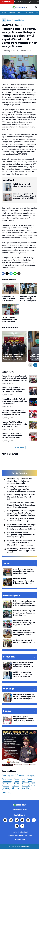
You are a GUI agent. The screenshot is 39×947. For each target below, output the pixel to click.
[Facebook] (3, 273)
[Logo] (19, 805)
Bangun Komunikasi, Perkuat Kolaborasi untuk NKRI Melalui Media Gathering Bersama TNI (14, 378)
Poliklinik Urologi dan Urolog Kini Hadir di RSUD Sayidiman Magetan (23, 674)
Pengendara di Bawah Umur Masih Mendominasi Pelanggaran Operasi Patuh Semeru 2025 (24, 632)
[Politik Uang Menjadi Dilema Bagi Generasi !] (7, 187)
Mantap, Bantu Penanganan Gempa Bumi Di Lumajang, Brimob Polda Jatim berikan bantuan (24, 581)
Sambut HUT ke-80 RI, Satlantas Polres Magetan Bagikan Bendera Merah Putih (24, 623)
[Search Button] (36, 7)
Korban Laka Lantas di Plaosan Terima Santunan (24, 641)
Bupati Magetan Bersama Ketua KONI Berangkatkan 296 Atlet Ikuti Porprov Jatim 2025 (24, 696)
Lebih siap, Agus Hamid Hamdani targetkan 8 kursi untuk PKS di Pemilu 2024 (24, 196)
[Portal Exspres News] (19, 7)
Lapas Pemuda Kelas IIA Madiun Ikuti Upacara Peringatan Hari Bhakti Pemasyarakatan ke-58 (9, 299)
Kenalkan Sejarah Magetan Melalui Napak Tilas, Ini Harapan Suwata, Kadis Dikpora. (24, 719)
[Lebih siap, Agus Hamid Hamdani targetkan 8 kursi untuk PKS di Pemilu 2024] (7, 197)
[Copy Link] (18, 273)
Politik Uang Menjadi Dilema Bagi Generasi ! (22, 185)
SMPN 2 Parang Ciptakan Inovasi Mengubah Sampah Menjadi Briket (21, 497)
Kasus (20, 13)
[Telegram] (11, 273)
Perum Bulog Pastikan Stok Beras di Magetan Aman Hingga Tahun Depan (21, 551)
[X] (7, 273)
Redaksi (14, 832)
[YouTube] (22, 820)
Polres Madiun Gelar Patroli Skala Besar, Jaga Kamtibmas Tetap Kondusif (14, 401)
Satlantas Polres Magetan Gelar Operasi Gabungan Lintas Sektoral (24, 613)
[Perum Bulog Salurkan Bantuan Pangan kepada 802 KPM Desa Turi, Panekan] (33, 391)
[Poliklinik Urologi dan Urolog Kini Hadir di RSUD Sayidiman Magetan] (7, 675)
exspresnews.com (23, 846)
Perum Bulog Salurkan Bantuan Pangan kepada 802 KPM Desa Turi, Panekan (14, 390)
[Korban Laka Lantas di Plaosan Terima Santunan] (7, 643)
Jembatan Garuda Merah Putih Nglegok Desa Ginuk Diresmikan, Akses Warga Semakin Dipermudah (21, 505)
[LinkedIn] (17, 826)
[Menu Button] (3, 7)
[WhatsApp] (15, 273)
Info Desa (29, 13)
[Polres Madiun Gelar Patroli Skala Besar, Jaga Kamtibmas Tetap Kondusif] (33, 402)
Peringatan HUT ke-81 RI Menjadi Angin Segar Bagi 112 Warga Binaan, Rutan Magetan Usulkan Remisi (21, 513)
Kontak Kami (23, 832)
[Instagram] (17, 820)
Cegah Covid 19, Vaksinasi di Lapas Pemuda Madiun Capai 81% (9, 319)
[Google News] (28, 820)
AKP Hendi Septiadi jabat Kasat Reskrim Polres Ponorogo (20, 520)
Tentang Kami (19, 839)
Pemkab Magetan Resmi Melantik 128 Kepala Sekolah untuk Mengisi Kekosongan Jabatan (21, 543)
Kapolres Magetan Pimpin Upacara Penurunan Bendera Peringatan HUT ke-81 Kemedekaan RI (14, 413)
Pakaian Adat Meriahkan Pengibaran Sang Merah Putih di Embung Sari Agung (14, 424)
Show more (19, 447)
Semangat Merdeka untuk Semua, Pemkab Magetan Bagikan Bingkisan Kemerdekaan (21, 489)
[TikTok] (34, 820)
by (15, 846)
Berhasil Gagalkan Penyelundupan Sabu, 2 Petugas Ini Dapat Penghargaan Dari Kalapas (28, 299)
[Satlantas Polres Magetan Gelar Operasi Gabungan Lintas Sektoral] (7, 614)
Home (4, 13)
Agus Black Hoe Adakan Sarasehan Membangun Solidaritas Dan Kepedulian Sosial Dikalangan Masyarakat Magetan (23, 571)
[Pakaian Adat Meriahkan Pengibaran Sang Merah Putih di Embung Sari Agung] (33, 425)
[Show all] (34, 563)
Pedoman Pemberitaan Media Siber (19, 836)
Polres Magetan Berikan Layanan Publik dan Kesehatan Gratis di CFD (23, 664)
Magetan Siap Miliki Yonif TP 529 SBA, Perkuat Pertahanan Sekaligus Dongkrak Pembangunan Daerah (21, 481)
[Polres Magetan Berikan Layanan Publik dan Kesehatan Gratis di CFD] (7, 665)
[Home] (4, 20)
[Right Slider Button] (37, 13)
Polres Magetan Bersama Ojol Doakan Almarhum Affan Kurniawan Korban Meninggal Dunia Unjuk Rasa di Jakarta (24, 603)
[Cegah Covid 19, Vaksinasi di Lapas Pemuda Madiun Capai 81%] (10, 309)
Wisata (12, 13)
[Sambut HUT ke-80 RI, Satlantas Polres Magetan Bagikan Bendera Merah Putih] (7, 624)
